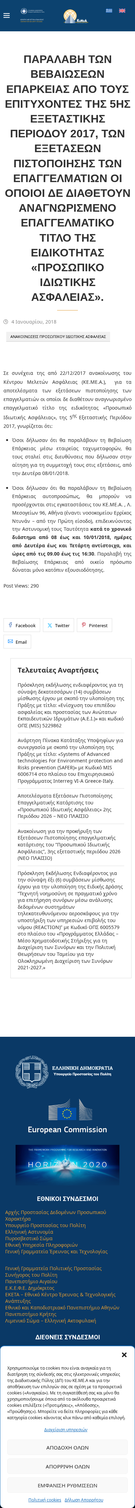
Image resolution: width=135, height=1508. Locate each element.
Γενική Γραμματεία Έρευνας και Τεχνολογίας (56, 1251)
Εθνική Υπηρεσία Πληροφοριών (41, 1245)
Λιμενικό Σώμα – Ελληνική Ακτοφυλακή (50, 1320)
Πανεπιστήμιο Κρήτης (30, 1314)
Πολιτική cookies (44, 1500)
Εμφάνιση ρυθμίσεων (67, 1485)
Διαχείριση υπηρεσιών (66, 1430)
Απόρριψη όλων (68, 1466)
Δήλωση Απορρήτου (84, 1500)
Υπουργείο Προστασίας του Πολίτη (45, 1225)
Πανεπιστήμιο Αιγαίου (31, 1281)
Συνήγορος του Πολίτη (31, 1275)
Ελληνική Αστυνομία (29, 1231)
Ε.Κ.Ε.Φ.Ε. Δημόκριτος (29, 1288)
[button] (124, 1354)
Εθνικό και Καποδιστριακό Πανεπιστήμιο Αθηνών (62, 1307)
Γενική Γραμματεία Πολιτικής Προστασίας (53, 1268)
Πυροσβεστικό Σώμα (29, 1238)
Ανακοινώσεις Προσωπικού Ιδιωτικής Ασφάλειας (58, 336)
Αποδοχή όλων (67, 1447)
